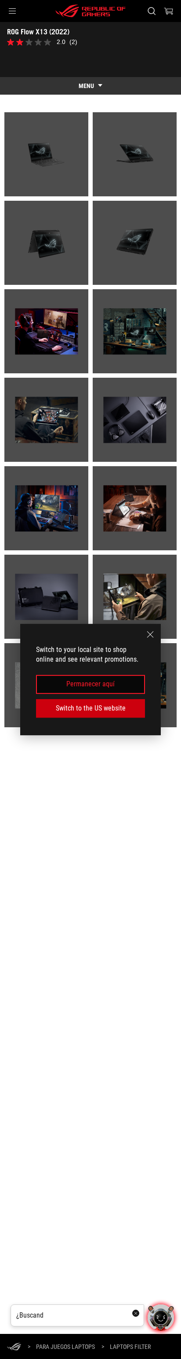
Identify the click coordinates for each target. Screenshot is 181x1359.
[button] (12, 11)
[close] (150, 634)
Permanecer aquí (90, 684)
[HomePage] (14, 1347)
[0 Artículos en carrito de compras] (168, 11)
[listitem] (46, 154)
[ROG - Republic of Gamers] (90, 11)
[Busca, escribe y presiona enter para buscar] (151, 11)
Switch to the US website (91, 708)
